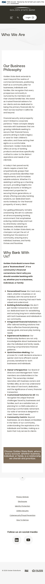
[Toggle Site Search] (17, 17)
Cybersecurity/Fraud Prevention (22, 515)
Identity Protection (22, 506)
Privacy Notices (22, 497)
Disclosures (22, 501)
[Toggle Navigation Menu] (11, 17)
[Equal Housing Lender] (37, 570)
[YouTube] (28, 540)
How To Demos (22, 520)
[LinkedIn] (16, 540)
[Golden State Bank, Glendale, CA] (22, 11)
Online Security (22, 511)
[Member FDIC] (26, 570)
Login (28, 17)
